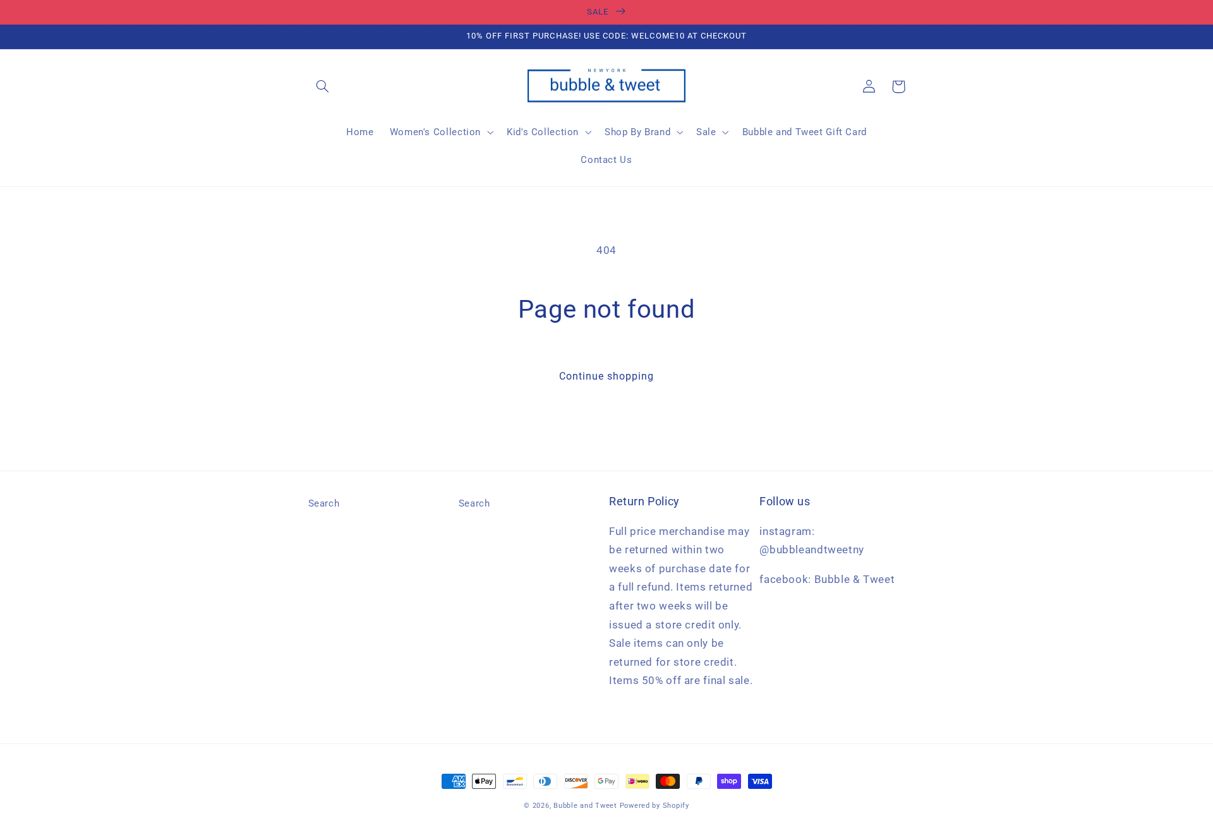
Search (324, 503)
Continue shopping (607, 376)
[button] (322, 86)
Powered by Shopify (654, 806)
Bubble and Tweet (585, 806)
